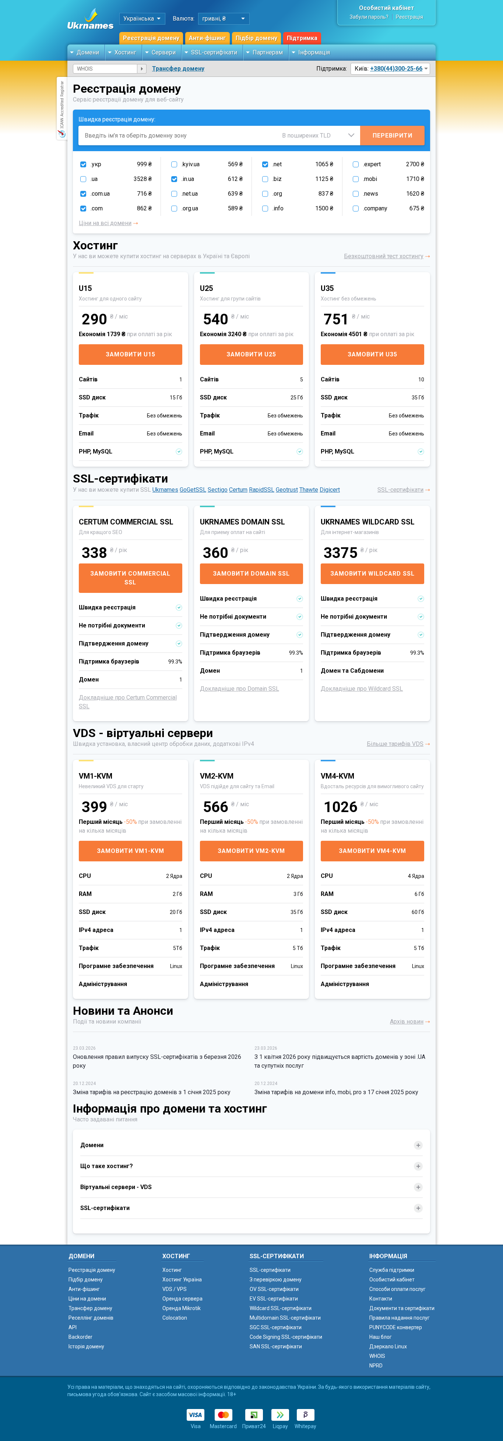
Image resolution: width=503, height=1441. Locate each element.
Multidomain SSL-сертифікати (285, 1318)
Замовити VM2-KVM (251, 850)
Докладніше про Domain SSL (239, 688)
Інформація (314, 52)
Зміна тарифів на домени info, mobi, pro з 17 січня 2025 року (336, 1092)
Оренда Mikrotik (181, 1308)
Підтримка (302, 38)
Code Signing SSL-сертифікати (286, 1337)
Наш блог (380, 1337)
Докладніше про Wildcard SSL (362, 688)
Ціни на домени (87, 1299)
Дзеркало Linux (388, 1346)
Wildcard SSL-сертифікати (281, 1308)
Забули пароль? (369, 17)
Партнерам (268, 52)
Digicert (330, 489)
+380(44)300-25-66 (396, 68)
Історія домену (86, 1346)
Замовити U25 (251, 354)
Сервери (164, 52)
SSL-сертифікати (214, 52)
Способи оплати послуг (397, 1289)
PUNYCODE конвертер (395, 1327)
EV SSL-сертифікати (274, 1299)
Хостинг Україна (182, 1279)
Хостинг (125, 52)
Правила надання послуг (399, 1318)
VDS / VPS (174, 1289)
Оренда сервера (182, 1299)
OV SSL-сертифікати (274, 1289)
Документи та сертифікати (402, 1308)
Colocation (174, 1318)
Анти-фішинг (207, 38)
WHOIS (377, 1356)
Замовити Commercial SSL (130, 578)
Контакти (380, 1299)
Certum (238, 489)
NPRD (376, 1366)
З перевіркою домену (276, 1279)
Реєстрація (409, 17)
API (72, 1327)
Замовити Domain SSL (251, 573)
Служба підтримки (391, 1270)
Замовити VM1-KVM (130, 850)
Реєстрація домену (151, 38)
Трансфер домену (178, 68)
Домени (88, 52)
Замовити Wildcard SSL (372, 573)
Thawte (308, 489)
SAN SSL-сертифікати (276, 1346)
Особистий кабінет (386, 7)
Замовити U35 (372, 354)
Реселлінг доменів (90, 1318)
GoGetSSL (193, 489)
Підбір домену (256, 38)
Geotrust (287, 489)
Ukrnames (165, 489)
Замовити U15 (130, 354)
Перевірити (392, 135)
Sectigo (218, 489)
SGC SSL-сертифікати (276, 1327)
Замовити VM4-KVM (372, 850)
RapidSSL (261, 489)
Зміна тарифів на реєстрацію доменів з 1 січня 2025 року (152, 1092)
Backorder (80, 1337)
